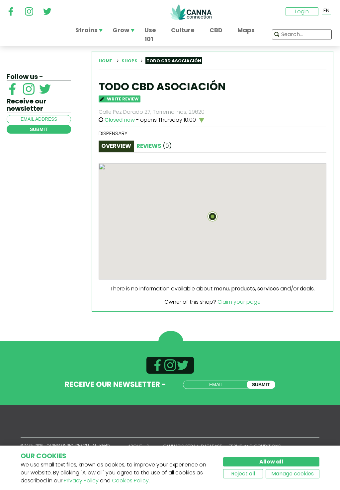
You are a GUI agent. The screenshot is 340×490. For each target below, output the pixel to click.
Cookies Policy (130, 480)
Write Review (122, 99)
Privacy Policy (81, 480)
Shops (129, 61)
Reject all (243, 473)
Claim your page (239, 302)
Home (105, 61)
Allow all (271, 461)
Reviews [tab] (154, 146)
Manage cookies (292, 473)
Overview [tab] (116, 146)
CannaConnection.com (191, 12)
